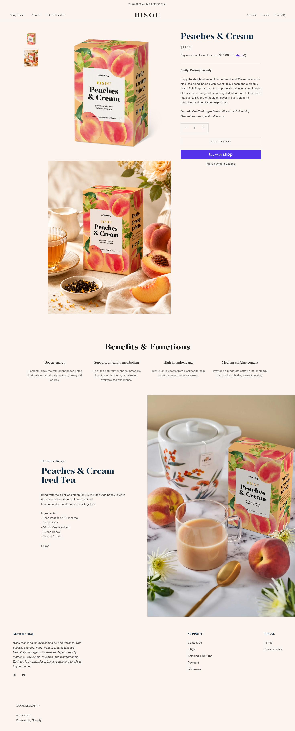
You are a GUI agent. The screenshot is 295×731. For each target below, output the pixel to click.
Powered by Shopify (28, 720)
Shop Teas (16, 15)
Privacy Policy (273, 649)
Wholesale (194, 669)
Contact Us (195, 642)
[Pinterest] (23, 675)
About (35, 15)
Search (265, 15)
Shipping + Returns (200, 655)
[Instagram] (14, 675)
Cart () (280, 15)
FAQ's (191, 649)
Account (251, 15)
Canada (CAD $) (26, 705)
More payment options (220, 163)
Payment (193, 662)
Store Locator (56, 15)
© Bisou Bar (23, 714)
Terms (268, 642)
